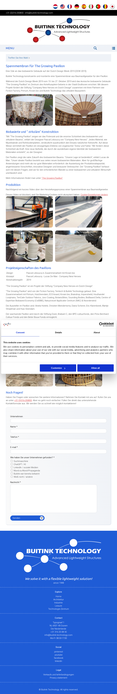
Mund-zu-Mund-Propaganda (27, 470)
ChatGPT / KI (20, 464)
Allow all (95, 368)
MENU (10, 48)
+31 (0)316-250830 (14, 13)
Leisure (58, 606)
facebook (58, 658)
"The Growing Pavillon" (52, 178)
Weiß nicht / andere (23, 477)
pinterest (58, 651)
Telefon (14, 437)
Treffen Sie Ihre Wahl (19, 58)
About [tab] (97, 332)
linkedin (58, 661)
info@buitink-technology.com (39, 13)
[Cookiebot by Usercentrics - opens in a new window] (101, 324)
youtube (58, 655)
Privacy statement (58, 677)
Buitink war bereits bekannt (27, 473)
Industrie (58, 602)
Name (13, 426)
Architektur (58, 599)
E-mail (14, 447)
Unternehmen (16, 416)
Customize (56, 368)
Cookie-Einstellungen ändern (94, 194)
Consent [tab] (20, 332)
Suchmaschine (21, 461)
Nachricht (15, 482)
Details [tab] (58, 332)
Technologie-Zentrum (58, 609)
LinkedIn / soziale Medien (26, 467)
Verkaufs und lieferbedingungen (58, 674)
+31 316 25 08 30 (59, 632)
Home (58, 596)
